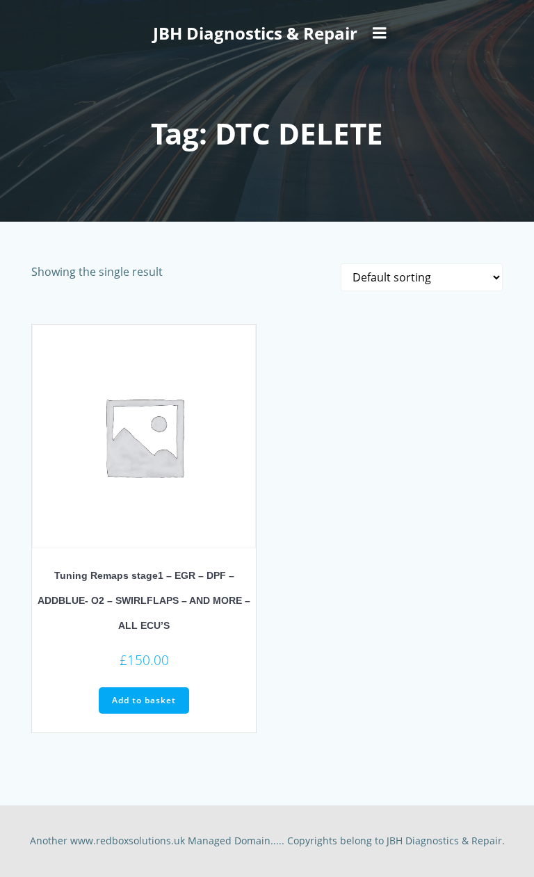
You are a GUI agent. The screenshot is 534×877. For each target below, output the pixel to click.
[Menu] (379, 33)
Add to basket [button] (144, 700)
